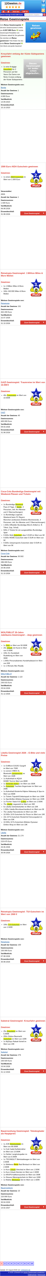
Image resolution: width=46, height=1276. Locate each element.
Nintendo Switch (12, 784)
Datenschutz (32, 1275)
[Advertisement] (23, 136)
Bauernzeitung (7, 1188)
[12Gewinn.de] (8, 11)
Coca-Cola (5, 553)
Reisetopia (5, 303)
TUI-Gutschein (14, 925)
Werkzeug (16, 1180)
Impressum (41, 1275)
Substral (4, 1052)
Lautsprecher (17, 773)
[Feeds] (43, 11)
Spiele (19, 507)
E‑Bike (23, 802)
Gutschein (18, 535)
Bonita (3, 88)
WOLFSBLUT (6, 674)
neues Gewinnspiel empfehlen (34, 1272)
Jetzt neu (16, 12)
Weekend (19, 504)
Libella (9, 804)
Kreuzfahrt (7, 69)
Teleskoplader (15, 1144)
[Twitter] (43, 7)
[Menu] (3, 11)
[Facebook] (43, 3)
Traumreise (11, 395)
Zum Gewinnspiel (31, 213)
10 (32, 1263)
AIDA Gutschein (17, 177)
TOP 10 (25, 12)
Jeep (8, 645)
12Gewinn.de (18, 1272)
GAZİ (3, 412)
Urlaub (9, 648)
